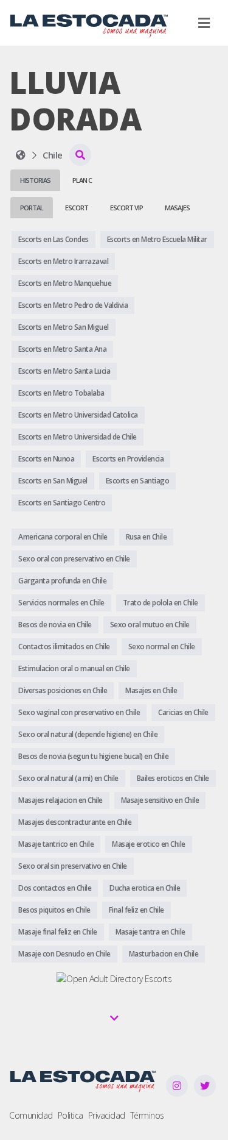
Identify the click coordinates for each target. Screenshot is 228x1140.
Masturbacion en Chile (164, 954)
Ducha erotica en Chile (144, 888)
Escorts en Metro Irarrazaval (63, 261)
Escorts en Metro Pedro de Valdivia (73, 305)
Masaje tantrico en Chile (56, 844)
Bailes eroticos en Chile (173, 778)
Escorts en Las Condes (53, 239)
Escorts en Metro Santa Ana (62, 349)
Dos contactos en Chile (54, 888)
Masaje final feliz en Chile (57, 932)
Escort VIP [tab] (126, 207)
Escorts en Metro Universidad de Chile (77, 437)
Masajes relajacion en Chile (60, 800)
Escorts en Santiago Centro (61, 502)
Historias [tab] (35, 180)
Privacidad (106, 1115)
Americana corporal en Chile (63, 537)
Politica (70, 1115)
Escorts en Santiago (138, 481)
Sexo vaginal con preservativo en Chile (79, 712)
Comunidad (31, 1115)
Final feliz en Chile (136, 910)
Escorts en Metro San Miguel (63, 327)
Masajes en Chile (151, 690)
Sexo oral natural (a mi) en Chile (68, 778)
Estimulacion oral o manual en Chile (74, 668)
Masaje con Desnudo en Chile (64, 954)
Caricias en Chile (183, 712)
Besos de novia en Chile (55, 624)
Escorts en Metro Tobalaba (61, 393)
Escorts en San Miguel (53, 481)
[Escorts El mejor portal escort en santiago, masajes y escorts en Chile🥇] (20, 155)
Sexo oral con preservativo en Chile (74, 559)
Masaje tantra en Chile (150, 932)
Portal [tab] (31, 207)
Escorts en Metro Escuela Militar (157, 239)
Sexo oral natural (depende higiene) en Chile (87, 734)
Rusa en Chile (146, 537)
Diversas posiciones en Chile (62, 690)
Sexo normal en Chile (161, 646)
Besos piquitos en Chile (54, 910)
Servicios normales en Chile (61, 602)
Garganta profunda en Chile (62, 580)
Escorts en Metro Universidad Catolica (78, 415)
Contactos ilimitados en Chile (64, 646)
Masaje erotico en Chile (148, 844)
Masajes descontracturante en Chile (74, 822)
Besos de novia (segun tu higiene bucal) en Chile (93, 756)
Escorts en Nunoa (46, 459)
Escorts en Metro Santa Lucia (64, 371)
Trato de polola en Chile (160, 602)
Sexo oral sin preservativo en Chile (72, 866)
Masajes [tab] (177, 207)
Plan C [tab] (82, 180)
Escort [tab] (76, 207)
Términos (147, 1115)
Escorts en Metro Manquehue (64, 283)
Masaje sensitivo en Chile (160, 800)
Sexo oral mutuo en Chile (150, 624)
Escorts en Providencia (128, 459)
